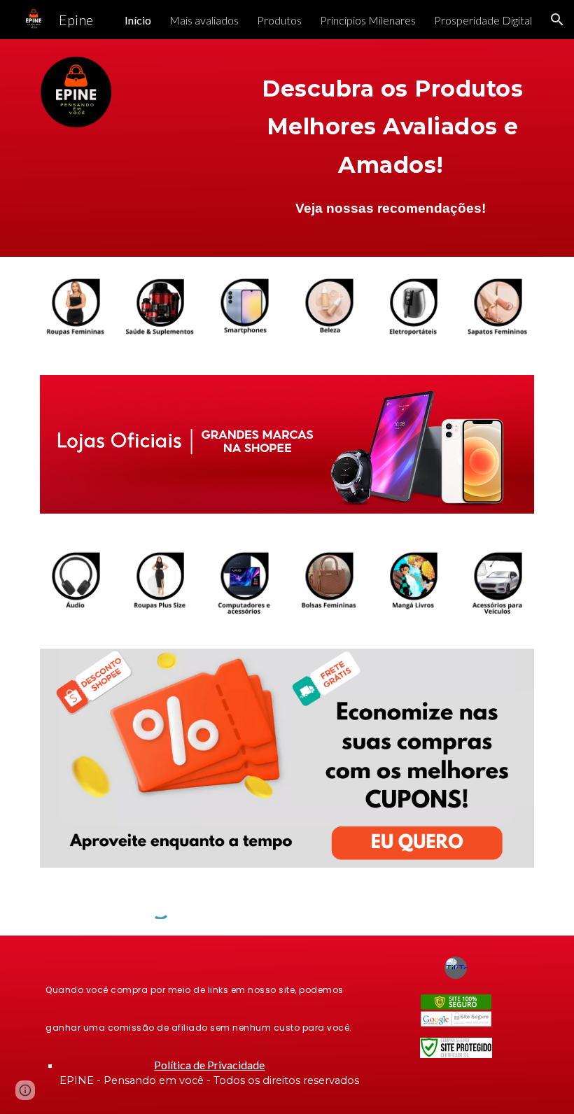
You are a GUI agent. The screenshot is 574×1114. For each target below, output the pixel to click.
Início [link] (138, 20)
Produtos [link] (279, 20)
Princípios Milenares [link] (368, 20)
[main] (392, 123)
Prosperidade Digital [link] (483, 20)
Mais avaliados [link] (204, 20)
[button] (557, 19)
